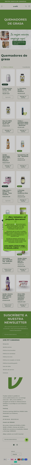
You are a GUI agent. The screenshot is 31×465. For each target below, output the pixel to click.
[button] (15, 247)
